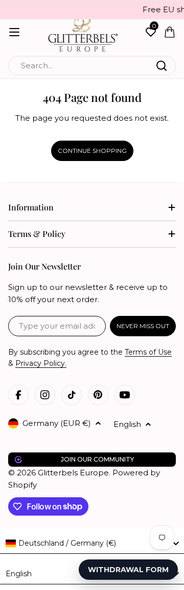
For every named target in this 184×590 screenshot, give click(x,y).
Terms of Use (148, 352)
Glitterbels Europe (73, 472)
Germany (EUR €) (56, 423)
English (127, 424)
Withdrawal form (128, 569)
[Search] (161, 66)
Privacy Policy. (40, 363)
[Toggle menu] (14, 32)
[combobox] (92, 65)
